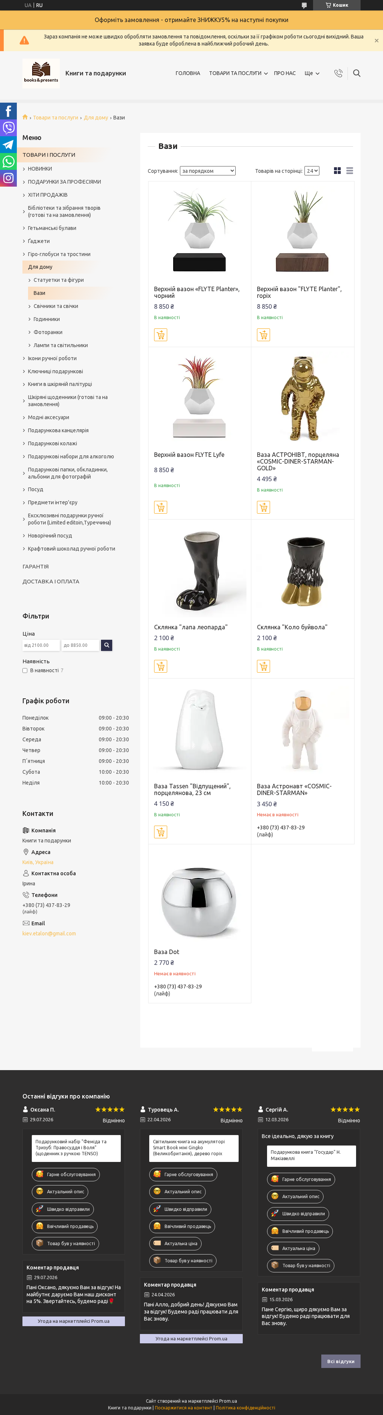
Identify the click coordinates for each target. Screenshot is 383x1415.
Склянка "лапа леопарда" (191, 627)
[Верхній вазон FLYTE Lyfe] (199, 398)
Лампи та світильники (61, 345)
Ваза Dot (166, 951)
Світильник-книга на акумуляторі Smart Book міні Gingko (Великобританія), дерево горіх (189, 1147)
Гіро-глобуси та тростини (59, 254)
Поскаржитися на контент (183, 1407)
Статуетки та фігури (59, 280)
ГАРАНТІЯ (35, 566)
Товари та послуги (55, 118)
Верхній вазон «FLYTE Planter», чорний (197, 292)
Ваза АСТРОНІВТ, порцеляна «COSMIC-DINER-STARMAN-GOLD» (298, 461)
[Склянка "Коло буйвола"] (302, 571)
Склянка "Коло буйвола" (292, 627)
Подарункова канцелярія (58, 430)
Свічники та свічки (56, 306)
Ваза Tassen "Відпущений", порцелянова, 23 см (192, 789)
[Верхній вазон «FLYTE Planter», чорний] (199, 232)
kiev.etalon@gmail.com (49, 933)
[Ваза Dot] (199, 895)
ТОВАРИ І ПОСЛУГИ (48, 155)
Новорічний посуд (50, 536)
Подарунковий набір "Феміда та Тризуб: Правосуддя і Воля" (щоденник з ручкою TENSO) (71, 1147)
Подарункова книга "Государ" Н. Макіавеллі (306, 1155)
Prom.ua (228, 1401)
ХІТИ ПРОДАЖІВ (48, 195)
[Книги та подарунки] (41, 73)
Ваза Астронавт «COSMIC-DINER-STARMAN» (294, 789)
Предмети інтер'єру (52, 502)
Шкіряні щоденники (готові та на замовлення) (68, 400)
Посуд (35, 489)
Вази (39, 293)
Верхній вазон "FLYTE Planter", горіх (299, 292)
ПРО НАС (285, 73)
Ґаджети (39, 241)
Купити (160, 334)
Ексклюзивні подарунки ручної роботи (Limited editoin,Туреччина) (69, 519)
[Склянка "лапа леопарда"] (199, 571)
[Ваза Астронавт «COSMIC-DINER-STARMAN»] (302, 730)
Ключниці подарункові (55, 371)
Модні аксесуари (48, 417)
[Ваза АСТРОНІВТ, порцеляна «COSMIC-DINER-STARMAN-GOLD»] (302, 398)
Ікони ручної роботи (52, 358)
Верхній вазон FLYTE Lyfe (189, 454)
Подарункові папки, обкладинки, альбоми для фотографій (68, 473)
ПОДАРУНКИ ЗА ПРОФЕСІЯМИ (64, 182)
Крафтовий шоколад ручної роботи (71, 549)
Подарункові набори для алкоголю (71, 456)
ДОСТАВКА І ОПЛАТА (50, 581)
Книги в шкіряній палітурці (60, 384)
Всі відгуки (341, 1361)
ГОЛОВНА (188, 73)
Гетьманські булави (52, 228)
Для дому (96, 118)
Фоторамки (48, 332)
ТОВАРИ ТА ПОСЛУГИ (235, 73)
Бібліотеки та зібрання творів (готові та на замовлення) (64, 211)
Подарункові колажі (52, 443)
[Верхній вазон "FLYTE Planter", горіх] (302, 232)
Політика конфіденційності (245, 1407)
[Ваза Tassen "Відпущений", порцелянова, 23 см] (199, 730)
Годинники (47, 319)
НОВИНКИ (40, 169)
